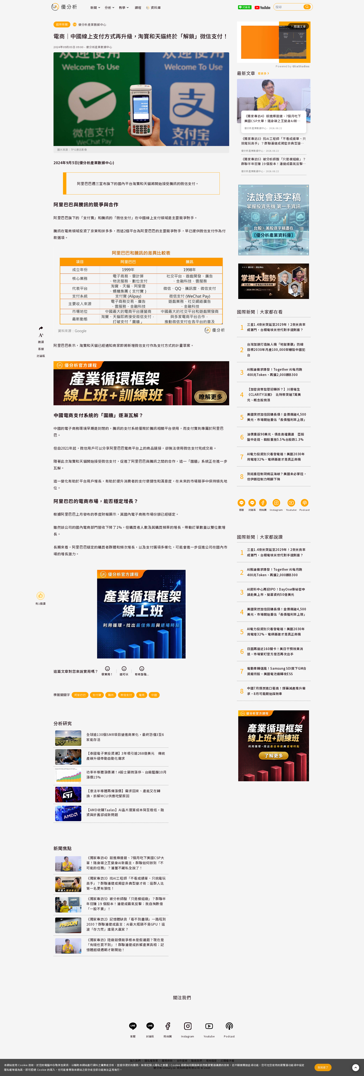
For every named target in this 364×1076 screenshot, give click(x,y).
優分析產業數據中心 (255, 128)
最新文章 (246, 73)
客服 (41, 349)
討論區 (41, 356)
